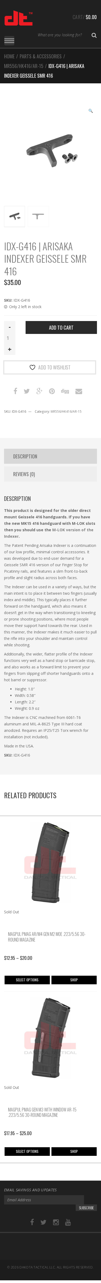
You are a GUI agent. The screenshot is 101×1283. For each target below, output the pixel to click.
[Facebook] (32, 1222)
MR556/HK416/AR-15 (23, 65)
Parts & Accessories (41, 56)
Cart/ (85, 16)
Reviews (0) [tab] (24, 474)
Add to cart (61, 327)
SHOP (74, 979)
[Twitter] (43, 1222)
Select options (27, 979)
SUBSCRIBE (86, 1207)
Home (9, 56)
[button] (90, 111)
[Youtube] (68, 1222)
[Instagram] (56, 1222)
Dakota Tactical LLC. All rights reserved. (56, 1267)
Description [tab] (25, 456)
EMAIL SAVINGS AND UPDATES (30, 1189)
